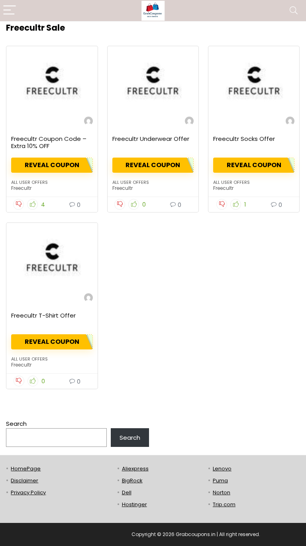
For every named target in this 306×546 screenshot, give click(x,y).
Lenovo (222, 468)
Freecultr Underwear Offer (150, 139)
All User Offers (29, 182)
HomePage (26, 468)
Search (16, 423)
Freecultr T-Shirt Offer (43, 315)
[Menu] (9, 10)
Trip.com (224, 504)
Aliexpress (135, 468)
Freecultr (21, 188)
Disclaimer (24, 480)
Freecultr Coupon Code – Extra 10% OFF (48, 142)
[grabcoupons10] (88, 122)
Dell (126, 492)
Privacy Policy (28, 492)
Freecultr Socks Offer (244, 139)
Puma (220, 480)
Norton (221, 492)
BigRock (132, 480)
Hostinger (134, 504)
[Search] (293, 10)
